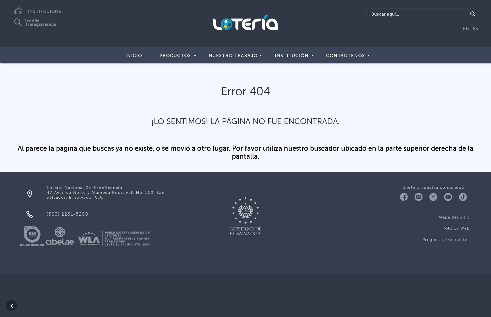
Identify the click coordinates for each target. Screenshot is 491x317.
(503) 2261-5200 (67, 214)
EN (466, 29)
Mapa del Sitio (454, 217)
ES (475, 29)
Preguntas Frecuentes (446, 239)
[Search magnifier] (473, 14)
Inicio (133, 55)
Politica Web (456, 228)
